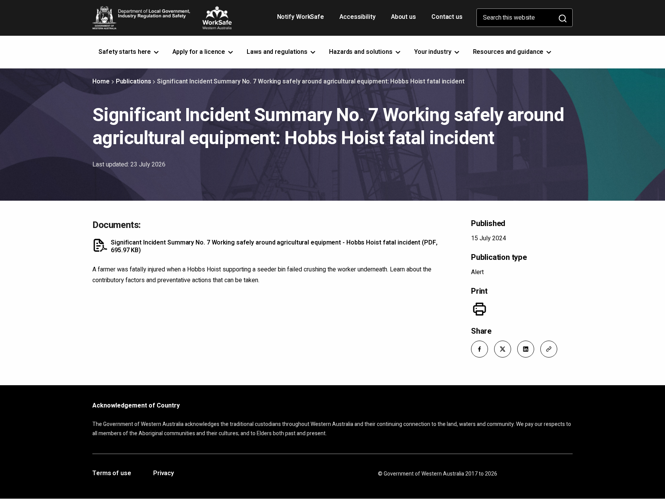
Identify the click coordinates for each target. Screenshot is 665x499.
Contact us (447, 17)
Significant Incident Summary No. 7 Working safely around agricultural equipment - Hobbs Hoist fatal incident (274, 246)
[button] (479, 349)
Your (433, 52)
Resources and (509, 52)
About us (403, 17)
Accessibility (358, 19)
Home (101, 81)
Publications (133, 81)
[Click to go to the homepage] (162, 17)
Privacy (163, 474)
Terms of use (111, 474)
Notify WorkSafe (300, 17)
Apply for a (199, 52)
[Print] (479, 309)
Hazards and (361, 52)
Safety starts (125, 52)
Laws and (278, 52)
